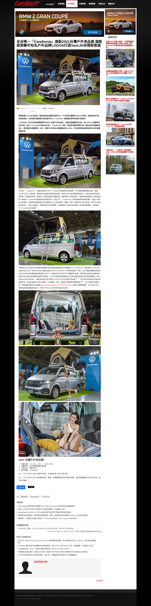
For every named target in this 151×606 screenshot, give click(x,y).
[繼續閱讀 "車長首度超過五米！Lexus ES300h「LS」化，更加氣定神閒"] (120, 137)
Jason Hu (24, 108)
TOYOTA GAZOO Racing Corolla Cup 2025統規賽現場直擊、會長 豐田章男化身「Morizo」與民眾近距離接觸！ (57, 541)
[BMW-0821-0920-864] (59, 24)
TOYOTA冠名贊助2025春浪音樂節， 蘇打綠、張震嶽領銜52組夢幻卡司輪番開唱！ (48, 555)
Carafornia (46, 496)
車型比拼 (101, 3)
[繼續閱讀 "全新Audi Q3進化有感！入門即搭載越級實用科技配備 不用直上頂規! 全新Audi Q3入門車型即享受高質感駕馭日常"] (120, 58)
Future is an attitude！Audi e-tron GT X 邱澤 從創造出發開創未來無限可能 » (75, 531)
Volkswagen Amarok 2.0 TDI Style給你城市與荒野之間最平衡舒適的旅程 (44, 512)
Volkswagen (34, 496)
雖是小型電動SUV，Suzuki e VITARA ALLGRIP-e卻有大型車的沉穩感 (120, 100)
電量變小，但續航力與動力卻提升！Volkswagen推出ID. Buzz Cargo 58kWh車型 (47, 518)
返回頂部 (99, 580)
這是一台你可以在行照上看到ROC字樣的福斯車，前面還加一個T (42, 509)
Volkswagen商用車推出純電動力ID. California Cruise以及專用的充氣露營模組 (46, 506)
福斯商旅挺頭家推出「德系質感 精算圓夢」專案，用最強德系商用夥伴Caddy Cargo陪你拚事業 (52, 515)
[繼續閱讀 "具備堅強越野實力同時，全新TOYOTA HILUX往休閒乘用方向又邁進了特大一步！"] (120, 86)
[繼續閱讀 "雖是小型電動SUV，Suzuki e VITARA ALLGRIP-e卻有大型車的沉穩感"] (120, 112)
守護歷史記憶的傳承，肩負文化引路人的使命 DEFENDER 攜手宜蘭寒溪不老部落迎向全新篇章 (52, 552)
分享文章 (21, 487)
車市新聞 (71, 3)
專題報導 (92, 3)
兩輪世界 (111, 3)
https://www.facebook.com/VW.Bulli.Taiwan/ (56, 285)
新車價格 (61, 3)
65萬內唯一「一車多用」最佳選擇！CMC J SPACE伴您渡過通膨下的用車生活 (120, 152)
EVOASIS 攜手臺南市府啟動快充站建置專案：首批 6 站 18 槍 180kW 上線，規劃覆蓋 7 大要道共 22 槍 (55, 546)
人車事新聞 (50, 108)
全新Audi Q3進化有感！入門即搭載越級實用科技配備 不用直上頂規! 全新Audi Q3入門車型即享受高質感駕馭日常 (120, 44)
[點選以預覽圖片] (58, 77)
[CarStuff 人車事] (27, 1)
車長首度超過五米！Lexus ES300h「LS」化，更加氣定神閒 (119, 125)
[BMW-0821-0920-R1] (120, 22)
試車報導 (82, 3)
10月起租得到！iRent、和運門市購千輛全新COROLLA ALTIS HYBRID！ (44, 549)
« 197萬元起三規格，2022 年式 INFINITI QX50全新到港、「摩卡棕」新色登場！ (46, 528)
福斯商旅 (24, 496)
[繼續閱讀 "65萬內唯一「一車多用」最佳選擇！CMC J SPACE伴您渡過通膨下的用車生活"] (120, 165)
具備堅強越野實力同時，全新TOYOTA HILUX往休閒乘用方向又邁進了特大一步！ (120, 73)
